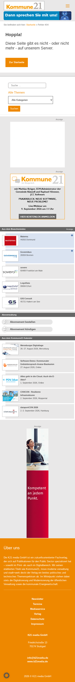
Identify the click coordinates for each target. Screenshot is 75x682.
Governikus (25, 252)
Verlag (37, 614)
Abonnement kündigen (23, 329)
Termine (37, 604)
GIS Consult (26, 298)
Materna (24, 236)
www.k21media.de (37, 661)
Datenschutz (37, 619)
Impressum (37, 624)
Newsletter (37, 599)
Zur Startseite (16, 62)
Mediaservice (37, 609)
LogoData (25, 283)
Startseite (30, 25)
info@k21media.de (37, 657)
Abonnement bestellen (22, 322)
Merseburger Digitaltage (31, 345)
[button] (6, 675)
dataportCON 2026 (29, 407)
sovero (23, 267)
